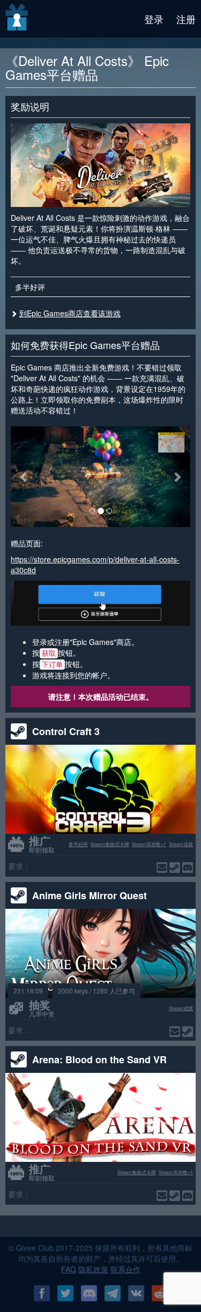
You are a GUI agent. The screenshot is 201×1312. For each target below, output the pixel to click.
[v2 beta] (17, 19)
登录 (153, 19)
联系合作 (125, 1269)
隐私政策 (93, 1269)
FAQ (68, 1269)
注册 (186, 19)
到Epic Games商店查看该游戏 (70, 313)
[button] (24, 476)
